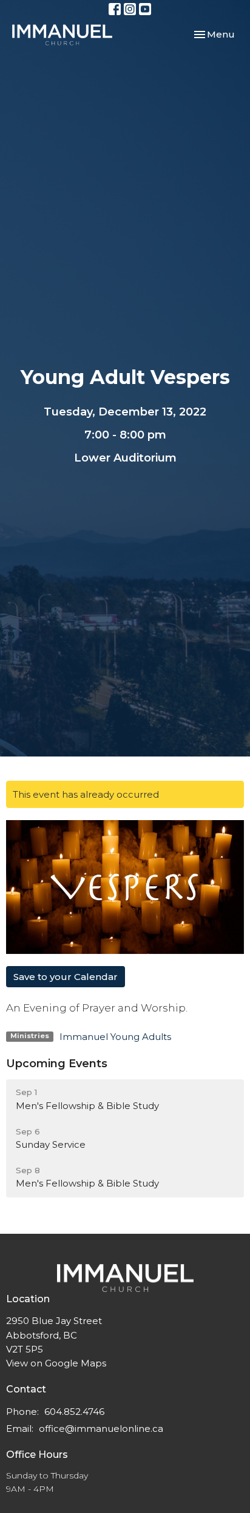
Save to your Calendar (65, 976)
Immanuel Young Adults (115, 1036)
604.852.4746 (74, 1411)
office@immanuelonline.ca (101, 1428)
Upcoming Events (56, 1063)
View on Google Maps (56, 1363)
